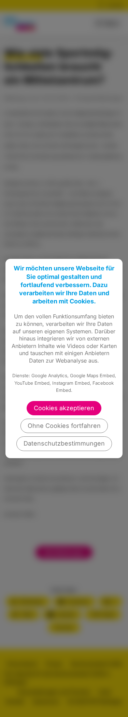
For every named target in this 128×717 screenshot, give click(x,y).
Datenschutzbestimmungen (64, 443)
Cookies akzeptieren (64, 408)
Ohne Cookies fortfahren (64, 425)
